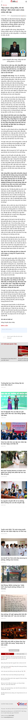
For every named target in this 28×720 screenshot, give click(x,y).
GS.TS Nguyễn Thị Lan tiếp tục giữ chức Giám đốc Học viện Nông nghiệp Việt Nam (13, 413)
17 (10, 667)
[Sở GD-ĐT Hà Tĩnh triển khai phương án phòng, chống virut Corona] (14, 547)
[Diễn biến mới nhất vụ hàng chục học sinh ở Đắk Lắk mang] (14, 630)
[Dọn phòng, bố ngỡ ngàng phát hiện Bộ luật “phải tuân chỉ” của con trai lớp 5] (14, 603)
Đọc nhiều (7, 654)
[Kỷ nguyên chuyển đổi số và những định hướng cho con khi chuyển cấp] (14, 490)
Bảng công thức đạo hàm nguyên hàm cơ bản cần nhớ (13, 663)
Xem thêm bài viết (14, 650)
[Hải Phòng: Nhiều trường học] (14, 574)
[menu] (1, 1)
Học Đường (4, 476)
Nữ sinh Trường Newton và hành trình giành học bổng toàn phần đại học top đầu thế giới (13, 472)
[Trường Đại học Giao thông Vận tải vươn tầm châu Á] (9, 351)
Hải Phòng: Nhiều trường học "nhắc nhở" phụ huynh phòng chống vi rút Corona (12, 587)
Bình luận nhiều (20, 654)
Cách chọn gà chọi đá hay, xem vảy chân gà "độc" (12, 671)
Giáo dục (5, 5)
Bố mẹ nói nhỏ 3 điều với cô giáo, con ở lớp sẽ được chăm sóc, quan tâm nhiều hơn (13, 683)
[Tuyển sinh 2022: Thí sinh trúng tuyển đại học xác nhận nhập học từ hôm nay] (14, 518)
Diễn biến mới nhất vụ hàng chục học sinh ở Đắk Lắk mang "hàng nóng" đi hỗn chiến (13, 643)
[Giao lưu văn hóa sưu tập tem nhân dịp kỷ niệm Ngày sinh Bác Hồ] (14, 431)
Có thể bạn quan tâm (9, 344)
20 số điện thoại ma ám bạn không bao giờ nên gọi (12, 674)
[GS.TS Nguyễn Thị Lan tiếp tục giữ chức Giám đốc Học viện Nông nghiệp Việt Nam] (14, 400)
